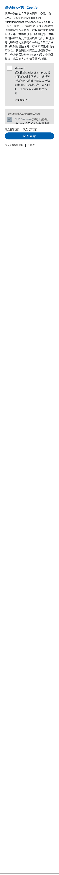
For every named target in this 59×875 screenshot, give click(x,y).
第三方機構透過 (26, 26)
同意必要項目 (30, 129)
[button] (33, 100)
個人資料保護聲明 (29, 58)
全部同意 (29, 136)
